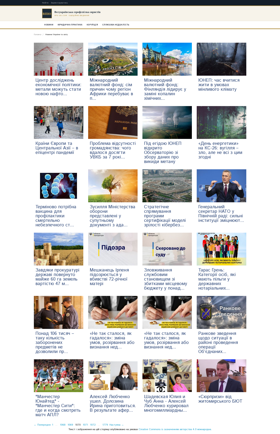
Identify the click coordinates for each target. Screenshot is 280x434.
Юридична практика (70, 24)
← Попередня (42, 425)
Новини (48, 24)
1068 (62, 425)
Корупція (92, 24)
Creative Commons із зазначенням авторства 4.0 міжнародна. (175, 429)
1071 (85, 425)
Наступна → (116, 425)
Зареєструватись (59, 3)
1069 (70, 425)
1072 (93, 425)
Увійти (45, 3)
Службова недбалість (115, 24)
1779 (105, 425)
